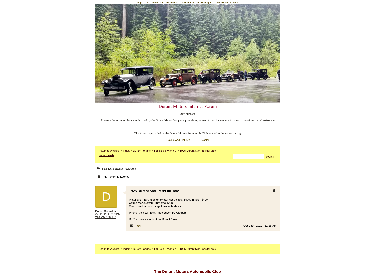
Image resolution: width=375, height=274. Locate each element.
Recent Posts (106, 155)
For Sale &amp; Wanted (119, 169)
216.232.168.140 (105, 217)
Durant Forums (142, 150)
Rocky (205, 140)
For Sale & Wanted (165, 150)
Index (126, 150)
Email (138, 226)
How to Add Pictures (178, 140)
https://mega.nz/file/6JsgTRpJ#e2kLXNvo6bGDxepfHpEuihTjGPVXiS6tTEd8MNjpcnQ (187, 2)
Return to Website (109, 150)
